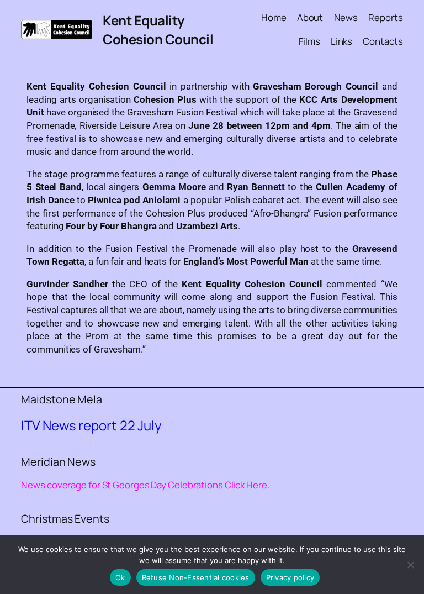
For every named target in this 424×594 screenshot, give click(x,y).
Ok (120, 577)
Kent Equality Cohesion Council (158, 29)
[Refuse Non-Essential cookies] (410, 564)
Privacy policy (290, 577)
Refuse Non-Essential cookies (196, 577)
